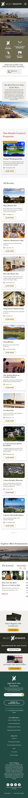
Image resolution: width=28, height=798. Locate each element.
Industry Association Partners (14, 730)
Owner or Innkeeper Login (14, 720)
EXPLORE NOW (11, 31)
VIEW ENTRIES (21, 565)
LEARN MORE (9, 171)
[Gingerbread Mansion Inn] (14, 299)
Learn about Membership (14, 723)
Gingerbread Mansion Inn (13, 309)
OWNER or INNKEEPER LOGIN (14, 702)
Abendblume (8, 342)
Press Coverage (14, 755)
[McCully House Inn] (14, 264)
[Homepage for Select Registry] (14, 4)
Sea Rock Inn (8, 410)
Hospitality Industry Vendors (14, 726)
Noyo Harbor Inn (10, 206)
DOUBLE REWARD (19, 47)
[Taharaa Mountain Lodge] (14, 230)
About (14, 748)
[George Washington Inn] (14, 149)
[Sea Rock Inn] (14, 400)
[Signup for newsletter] (23, 695)
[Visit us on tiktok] (19, 785)
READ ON (5, 593)
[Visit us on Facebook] (8, 785)
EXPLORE (5, 558)
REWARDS (8, 57)
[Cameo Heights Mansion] (14, 470)
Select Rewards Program (14, 741)
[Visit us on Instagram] (15, 785)
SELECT (8, 48)
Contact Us (14, 738)
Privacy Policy (7, 793)
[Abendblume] (14, 332)
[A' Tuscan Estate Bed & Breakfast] (14, 434)
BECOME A (20, 56)
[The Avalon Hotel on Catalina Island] (14, 365)
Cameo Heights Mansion (13, 480)
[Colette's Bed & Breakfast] (14, 505)
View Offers (14, 668)
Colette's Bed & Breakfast (13, 515)
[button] (14, 71)
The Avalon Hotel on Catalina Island (11, 376)
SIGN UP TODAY (14, 649)
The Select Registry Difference (14, 745)
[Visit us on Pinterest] (11, 785)
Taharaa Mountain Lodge (13, 240)
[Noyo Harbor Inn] (14, 196)
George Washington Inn (12, 159)
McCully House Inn (11, 274)
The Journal (14, 751)
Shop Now (13, 630)
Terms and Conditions (19, 793)
